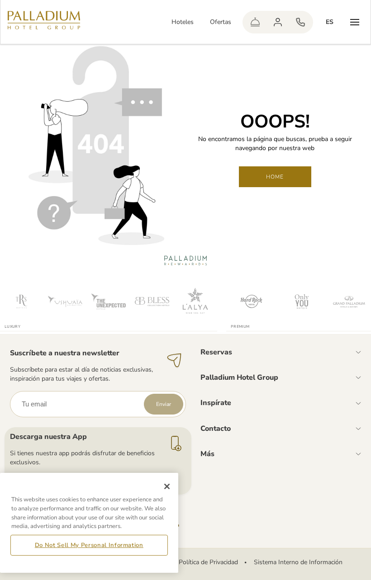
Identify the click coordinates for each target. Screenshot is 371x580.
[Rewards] (277, 22)
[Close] (167, 486)
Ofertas (220, 22)
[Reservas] (300, 22)
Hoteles (182, 22)
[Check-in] (255, 22)
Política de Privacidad (208, 562)
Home (275, 176)
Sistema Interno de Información (298, 562)
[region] (89, 523)
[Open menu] (354, 22)
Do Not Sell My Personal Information (89, 545)
